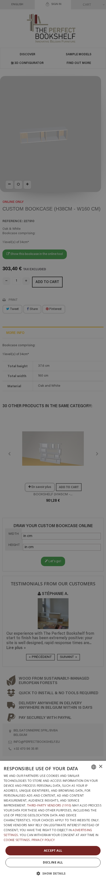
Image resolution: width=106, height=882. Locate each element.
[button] (53, 873)
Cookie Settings (17, 840)
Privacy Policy (43, 840)
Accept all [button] (53, 850)
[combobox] (93, 767)
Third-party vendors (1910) (49, 805)
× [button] (100, 766)
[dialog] (53, 821)
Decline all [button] (53, 862)
